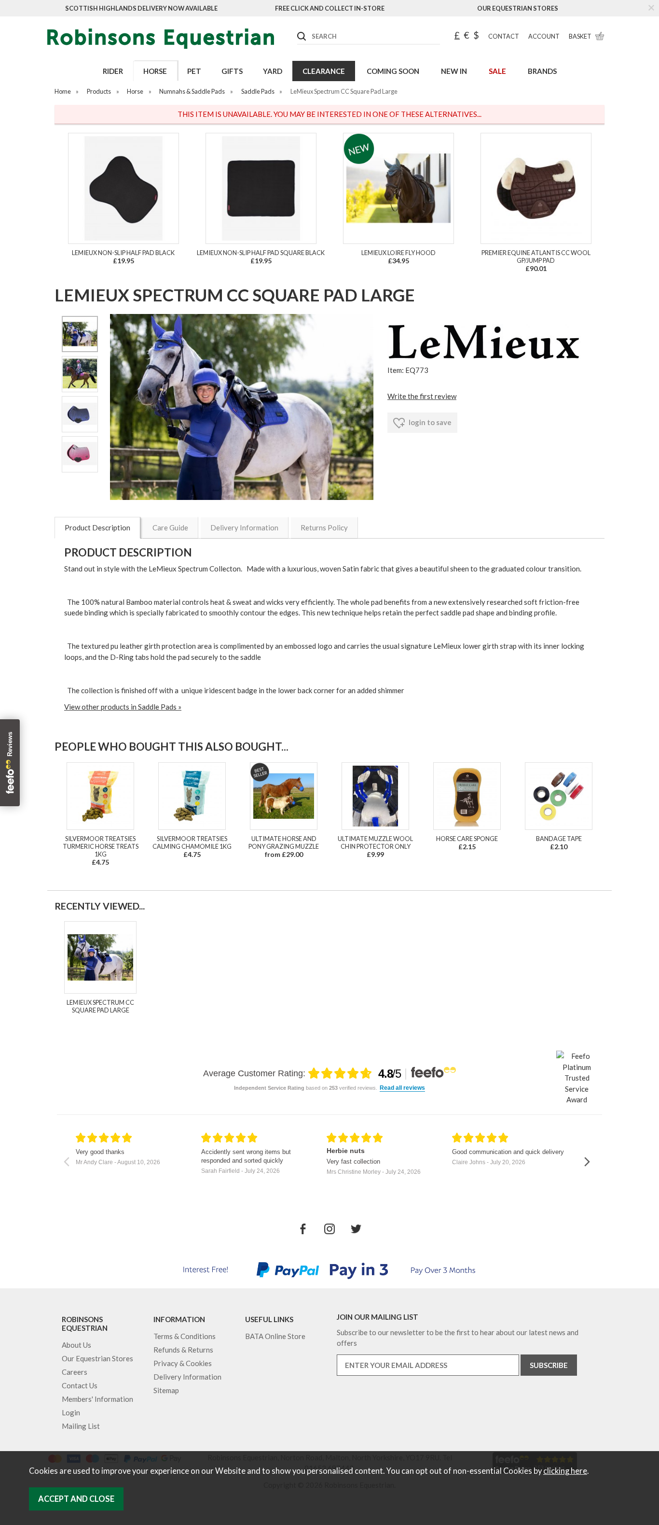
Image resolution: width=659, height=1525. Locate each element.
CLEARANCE (323, 71)
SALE (497, 71)
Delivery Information (244, 527)
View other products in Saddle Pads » (122, 706)
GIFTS (232, 71)
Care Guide (170, 527)
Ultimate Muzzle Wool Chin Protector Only (375, 842)
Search (297, 28)
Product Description (97, 527)
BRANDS (542, 71)
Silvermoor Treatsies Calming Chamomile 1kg (192, 842)
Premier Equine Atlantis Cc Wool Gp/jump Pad (535, 256)
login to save (429, 422)
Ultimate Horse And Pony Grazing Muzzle (283, 842)
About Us (76, 1344)
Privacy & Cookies (182, 1363)
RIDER (113, 71)
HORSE (155, 71)
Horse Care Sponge (467, 838)
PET (194, 71)
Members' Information (97, 1399)
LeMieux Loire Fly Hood (398, 253)
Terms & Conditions (184, 1336)
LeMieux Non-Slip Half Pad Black (123, 253)
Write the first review (421, 396)
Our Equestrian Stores (517, 8)
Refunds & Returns (183, 1349)
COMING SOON (393, 71)
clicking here (565, 1471)
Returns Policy (324, 527)
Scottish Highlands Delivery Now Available (141, 8)
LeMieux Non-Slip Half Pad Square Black (261, 253)
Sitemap (166, 1390)
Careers (74, 1372)
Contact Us (79, 1385)
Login (71, 1412)
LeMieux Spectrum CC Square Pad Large (100, 1006)
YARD (272, 71)
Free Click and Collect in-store (329, 8)
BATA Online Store (275, 1336)
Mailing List (81, 1426)
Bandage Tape (559, 838)
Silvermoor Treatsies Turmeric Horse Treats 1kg (100, 846)
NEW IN (454, 71)
